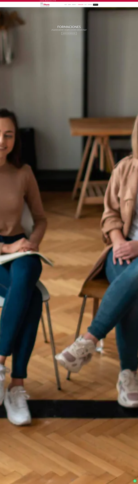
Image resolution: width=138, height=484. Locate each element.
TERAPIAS (74, 4)
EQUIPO (69, 4)
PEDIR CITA (96, 4)
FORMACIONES (80, 4)
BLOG (86, 4)
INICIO (66, 4)
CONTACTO (90, 4)
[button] (134, 480)
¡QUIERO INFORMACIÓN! (69, 33)
